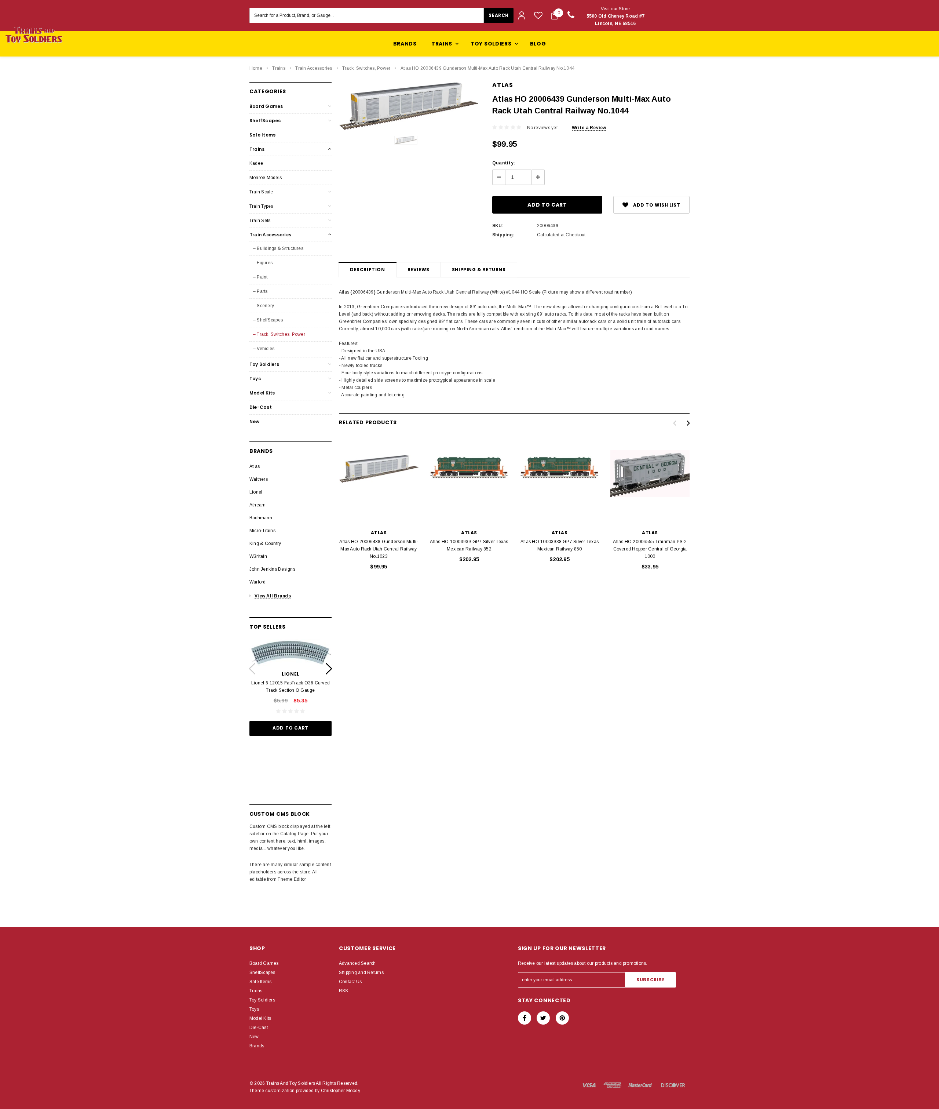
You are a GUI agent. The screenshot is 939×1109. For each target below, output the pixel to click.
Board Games (266, 106)
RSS (343, 990)
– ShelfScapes (268, 320)
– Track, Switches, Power (279, 334)
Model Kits (262, 393)
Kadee (256, 163)
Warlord (257, 582)
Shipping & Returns (479, 269)
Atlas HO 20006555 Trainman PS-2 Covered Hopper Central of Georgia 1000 (650, 549)
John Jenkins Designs (272, 569)
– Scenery (263, 305)
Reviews (419, 269)
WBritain (258, 556)
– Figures (263, 262)
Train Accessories (313, 68)
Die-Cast (260, 407)
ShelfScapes (265, 120)
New (254, 421)
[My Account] (521, 15)
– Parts (260, 291)
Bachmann (260, 517)
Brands (405, 43)
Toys (255, 378)
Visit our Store (616, 16)
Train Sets (259, 220)
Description (367, 269)
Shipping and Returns (361, 972)
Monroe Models (265, 177)
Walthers (258, 479)
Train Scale (261, 191)
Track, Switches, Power (366, 68)
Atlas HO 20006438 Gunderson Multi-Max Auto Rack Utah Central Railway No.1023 (378, 549)
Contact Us (350, 981)
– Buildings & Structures (278, 248)
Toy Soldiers (264, 364)
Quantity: (503, 163)
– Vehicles (263, 348)
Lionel (255, 492)
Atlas (254, 466)
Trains (278, 68)
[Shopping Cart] (554, 15)
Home (255, 68)
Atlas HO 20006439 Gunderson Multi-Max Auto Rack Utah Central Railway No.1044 (487, 68)
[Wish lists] (538, 15)
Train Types (261, 206)
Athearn (257, 505)
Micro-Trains (262, 530)
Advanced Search (357, 963)
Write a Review (589, 127)
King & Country (265, 543)
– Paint (260, 277)
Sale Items (262, 135)
